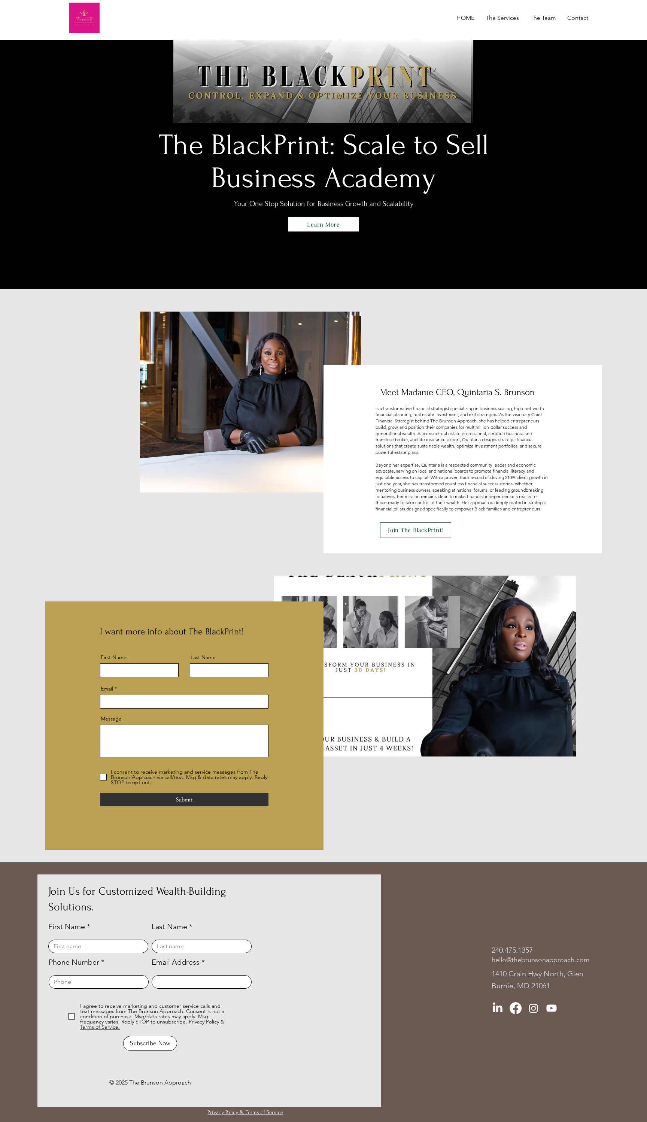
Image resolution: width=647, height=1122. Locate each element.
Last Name (203, 657)
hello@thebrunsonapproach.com (540, 960)
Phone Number (74, 962)
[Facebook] (516, 1008)
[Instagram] (534, 1008)
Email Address (176, 962)
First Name (114, 657)
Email (107, 688)
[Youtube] (552, 1008)
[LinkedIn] (498, 1008)
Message (111, 718)
